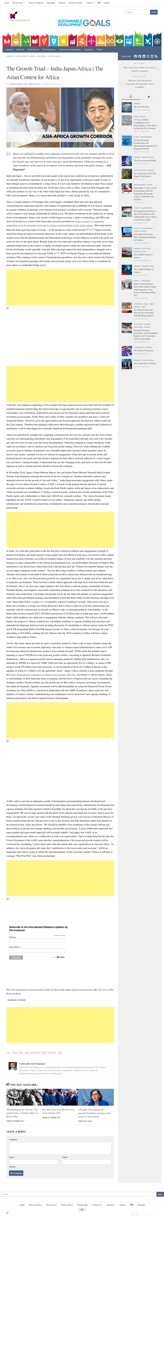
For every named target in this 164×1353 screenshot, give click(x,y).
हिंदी (99, 3)
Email (65, 1157)
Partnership (51, 3)
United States (148, 157)
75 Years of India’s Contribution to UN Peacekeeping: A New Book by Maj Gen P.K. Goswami (145, 124)
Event (136, 137)
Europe (147, 324)
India (21, 1053)
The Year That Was (141, 106)
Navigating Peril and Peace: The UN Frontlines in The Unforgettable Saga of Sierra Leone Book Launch (145, 215)
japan (27, 1053)
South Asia (54, 56)
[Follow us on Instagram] (147, 56)
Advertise (62, 3)
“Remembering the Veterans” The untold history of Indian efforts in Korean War (22, 1113)
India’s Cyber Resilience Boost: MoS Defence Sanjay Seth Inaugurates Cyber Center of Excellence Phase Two (145, 289)
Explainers (89, 49)
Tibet (144, 307)
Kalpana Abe (35, 1053)
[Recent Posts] (131, 97)
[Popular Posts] (149, 97)
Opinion (9, 49)
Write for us (51, 1204)
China (151, 304)
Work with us (67, 1204)
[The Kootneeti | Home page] (20, 17)
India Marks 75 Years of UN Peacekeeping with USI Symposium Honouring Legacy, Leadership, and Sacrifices (145, 194)
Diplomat (22, 56)
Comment (13, 1139)
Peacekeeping (146, 137)
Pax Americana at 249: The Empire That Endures (145, 174)
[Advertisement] (60, 287)
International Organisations (70, 49)
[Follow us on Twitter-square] (139, 56)
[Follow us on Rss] (156, 56)
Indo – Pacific (38, 56)
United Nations (140, 231)
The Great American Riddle (145, 160)
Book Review (33, 49)
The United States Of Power (145, 363)
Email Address (15, 947)
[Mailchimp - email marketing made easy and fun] (58, 958)
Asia (146, 304)
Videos (99, 49)
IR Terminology (49, 49)
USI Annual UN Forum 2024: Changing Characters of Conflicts (145, 237)
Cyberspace (145, 281)
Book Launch (139, 116)
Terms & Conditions (35, 3)
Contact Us (90, 3)
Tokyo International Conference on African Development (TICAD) (42, 674)
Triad (60, 1053)
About (6, 3)
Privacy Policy (17, 3)
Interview (20, 49)
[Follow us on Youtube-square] (151, 56)
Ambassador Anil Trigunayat (24, 84)
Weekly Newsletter (76, 3)
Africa (10, 56)
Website (12, 1166)
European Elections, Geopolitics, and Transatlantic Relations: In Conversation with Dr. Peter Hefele (146, 334)
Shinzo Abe (52, 1053)
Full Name (12, 937)
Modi (44, 1053)
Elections (146, 248)
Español (107, 3)
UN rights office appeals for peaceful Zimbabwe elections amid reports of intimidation (94, 1113)
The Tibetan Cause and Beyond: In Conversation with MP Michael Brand (144, 312)
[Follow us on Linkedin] (143, 56)
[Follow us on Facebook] (135, 56)
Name (12, 1157)
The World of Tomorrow (143, 350)
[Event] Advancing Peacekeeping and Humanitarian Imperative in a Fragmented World (145, 144)
